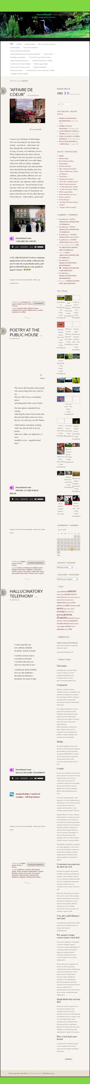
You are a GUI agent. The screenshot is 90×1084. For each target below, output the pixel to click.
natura (72, 609)
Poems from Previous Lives (20, 67)
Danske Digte (15, 47)
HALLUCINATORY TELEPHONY (26, 593)
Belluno (59, 597)
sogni (58, 626)
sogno (62, 626)
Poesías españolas (40, 67)
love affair (22, 312)
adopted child (22, 308)
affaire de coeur (33, 308)
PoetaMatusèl (34, 95)
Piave (72, 612)
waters (41, 573)
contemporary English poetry (33, 568)
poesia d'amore (64, 616)
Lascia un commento (35, 563)
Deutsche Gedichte (30, 47)
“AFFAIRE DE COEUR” (21, 92)
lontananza (69, 603)
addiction (20, 869)
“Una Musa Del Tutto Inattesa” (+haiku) (40, 70)
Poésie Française (16, 70)
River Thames (29, 573)
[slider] (40, 247)
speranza (60, 629)
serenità (71, 623)
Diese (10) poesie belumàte (20, 51)
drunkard (25, 871)
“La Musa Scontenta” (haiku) (20, 64)
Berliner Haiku (30, 44)
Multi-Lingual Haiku (41, 64)
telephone (15, 877)
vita (70, 629)
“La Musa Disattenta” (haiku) (42, 61)
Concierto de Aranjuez (32, 869)
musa (65, 609)
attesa (62, 594)
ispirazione (61, 602)
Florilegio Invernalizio (17, 57)
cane (68, 597)
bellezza (74, 594)
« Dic (58, 555)
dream (14, 871)
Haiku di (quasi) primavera (19, 61)
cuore (71, 597)
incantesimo (69, 600)
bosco (64, 597)
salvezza (66, 623)
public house (19, 573)
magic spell (35, 571)
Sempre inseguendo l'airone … (45, 26)
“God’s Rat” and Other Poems (40, 57)
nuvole (68, 612)
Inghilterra (30, 569)
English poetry (22, 304)
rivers (36, 573)
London (40, 310)
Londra (20, 571)
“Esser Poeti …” (49, 54)
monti (78, 605)
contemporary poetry (19, 310)
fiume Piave (22, 569)
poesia (60, 614)
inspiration (37, 569)
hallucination (33, 871)
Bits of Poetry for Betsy (47, 44)
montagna (73, 606)
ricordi (59, 623)
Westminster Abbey (34, 877)
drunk (19, 871)
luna (63, 605)
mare (67, 605)
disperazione (76, 597)
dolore (64, 600)
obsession (15, 875)
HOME (19, 44)
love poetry (27, 571)
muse (42, 571)
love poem (27, 873)
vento (66, 629)
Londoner (15, 312)
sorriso (73, 626)
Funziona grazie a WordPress (18, 1073)
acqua (58, 592)
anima (59, 594)
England (14, 569)
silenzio (77, 623)
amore (72, 590)
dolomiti (59, 600)
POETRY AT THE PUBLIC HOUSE (25, 332)
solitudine (68, 626)
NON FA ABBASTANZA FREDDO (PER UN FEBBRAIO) (69, 221)
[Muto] (35, 247)
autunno (67, 594)
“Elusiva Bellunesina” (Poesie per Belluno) (25, 54)
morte (60, 608)
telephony (22, 877)
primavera (74, 620)
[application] (27, 247)
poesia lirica (71, 618)
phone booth (34, 875)
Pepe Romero (24, 875)
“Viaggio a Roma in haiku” (19, 74)
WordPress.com (48, 1073)
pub (13, 573)
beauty (19, 568)
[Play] (13, 247)
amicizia (64, 591)
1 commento (38, 303)
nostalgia (61, 611)
